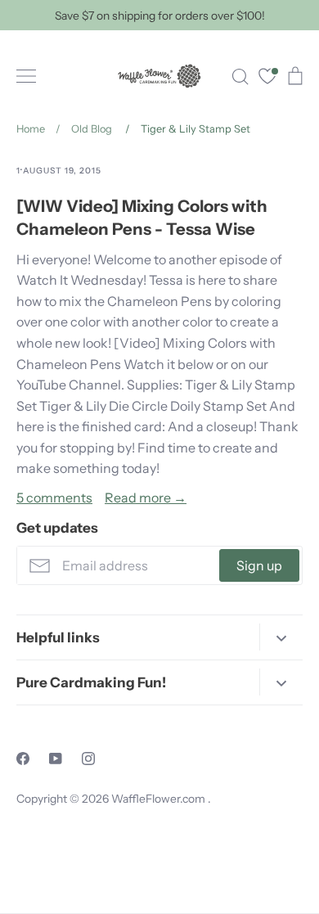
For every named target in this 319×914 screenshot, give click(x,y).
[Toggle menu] (26, 76)
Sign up (259, 565)
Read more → (145, 497)
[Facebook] (23, 758)
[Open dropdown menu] (281, 637)
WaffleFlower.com (159, 798)
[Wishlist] (267, 78)
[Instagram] (88, 758)
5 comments (54, 497)
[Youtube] (55, 758)
